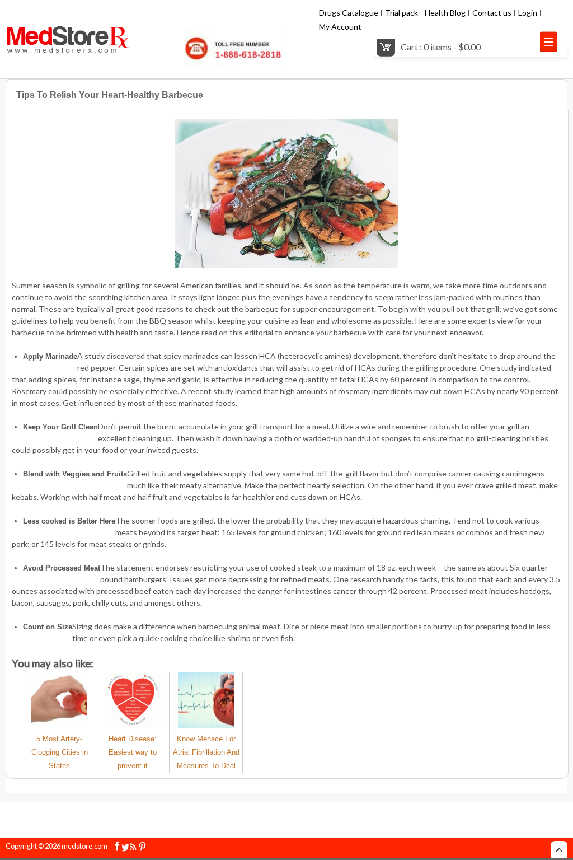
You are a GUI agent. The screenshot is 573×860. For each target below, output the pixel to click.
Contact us (491, 12)
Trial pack (401, 12)
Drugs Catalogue (348, 12)
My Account (340, 26)
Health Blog (445, 12)
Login (527, 12)
